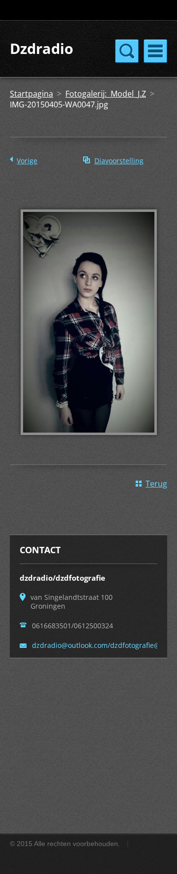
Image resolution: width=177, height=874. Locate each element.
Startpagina (31, 93)
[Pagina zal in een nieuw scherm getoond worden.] (89, 442)
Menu (155, 51)
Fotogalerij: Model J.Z (105, 93)
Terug (156, 483)
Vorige (27, 160)
